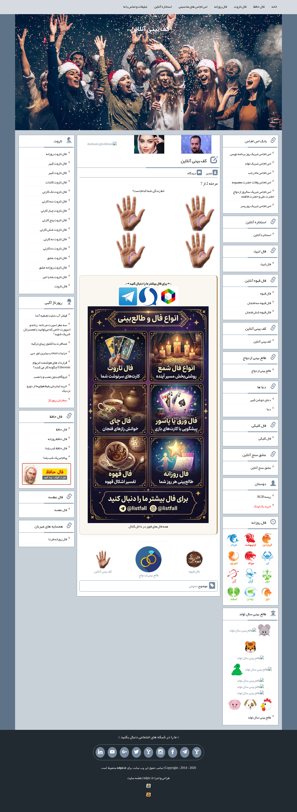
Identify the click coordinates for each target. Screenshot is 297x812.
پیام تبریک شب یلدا (55, 457)
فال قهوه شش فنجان (258, 312)
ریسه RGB (264, 496)
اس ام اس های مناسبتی (193, 6)
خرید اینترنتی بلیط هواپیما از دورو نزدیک (48, 388)
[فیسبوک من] (172, 752)
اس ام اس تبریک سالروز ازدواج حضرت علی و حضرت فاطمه (253, 194)
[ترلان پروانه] (149, 145)
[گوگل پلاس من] (124, 752)
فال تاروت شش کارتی (53, 229)
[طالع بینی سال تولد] (250, 669)
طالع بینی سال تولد (259, 717)
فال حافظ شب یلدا (56, 448)
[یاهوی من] (196, 752)
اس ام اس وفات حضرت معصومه (251, 182)
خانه (274, 6)
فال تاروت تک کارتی (54, 191)
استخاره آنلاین (163, 6)
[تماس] (148, 752)
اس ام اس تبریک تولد (258, 163)
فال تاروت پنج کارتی (54, 220)
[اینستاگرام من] (160, 752)
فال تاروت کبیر (57, 163)
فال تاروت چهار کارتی (54, 210)
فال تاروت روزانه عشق (53, 267)
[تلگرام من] (184, 752)
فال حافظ (259, 6)
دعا (269, 409)
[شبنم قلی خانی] (102, 145)
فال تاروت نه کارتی (55, 239)
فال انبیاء (265, 264)
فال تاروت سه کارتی (54, 201)
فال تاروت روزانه (56, 154)
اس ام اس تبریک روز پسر (255, 205)
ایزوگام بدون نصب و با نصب (50, 376)
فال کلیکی (264, 438)
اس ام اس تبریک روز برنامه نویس (250, 154)
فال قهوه (265, 293)
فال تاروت (240, 6)
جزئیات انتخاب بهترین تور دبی (48, 353)
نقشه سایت (134, 778)
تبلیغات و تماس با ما (135, 6)
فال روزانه (220, 6)
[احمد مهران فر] (196, 145)
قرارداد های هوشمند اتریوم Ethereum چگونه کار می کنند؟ (51, 364)
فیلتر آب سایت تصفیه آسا (51, 315)
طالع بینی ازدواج (261, 370)
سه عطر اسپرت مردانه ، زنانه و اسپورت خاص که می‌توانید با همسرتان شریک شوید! (46, 329)
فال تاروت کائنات (56, 182)
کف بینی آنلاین (149, 29)
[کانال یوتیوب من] (112, 752)
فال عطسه (60, 510)
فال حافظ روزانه (57, 438)
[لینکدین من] (100, 752)
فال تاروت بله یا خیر (54, 276)
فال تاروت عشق (57, 258)
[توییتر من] (136, 752)
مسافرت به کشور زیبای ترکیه (49, 343)
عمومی (193, 586)
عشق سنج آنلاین (261, 467)
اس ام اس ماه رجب (259, 172)
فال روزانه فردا (57, 539)
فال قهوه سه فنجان (259, 302)
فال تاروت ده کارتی (55, 248)
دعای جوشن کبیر (260, 399)
